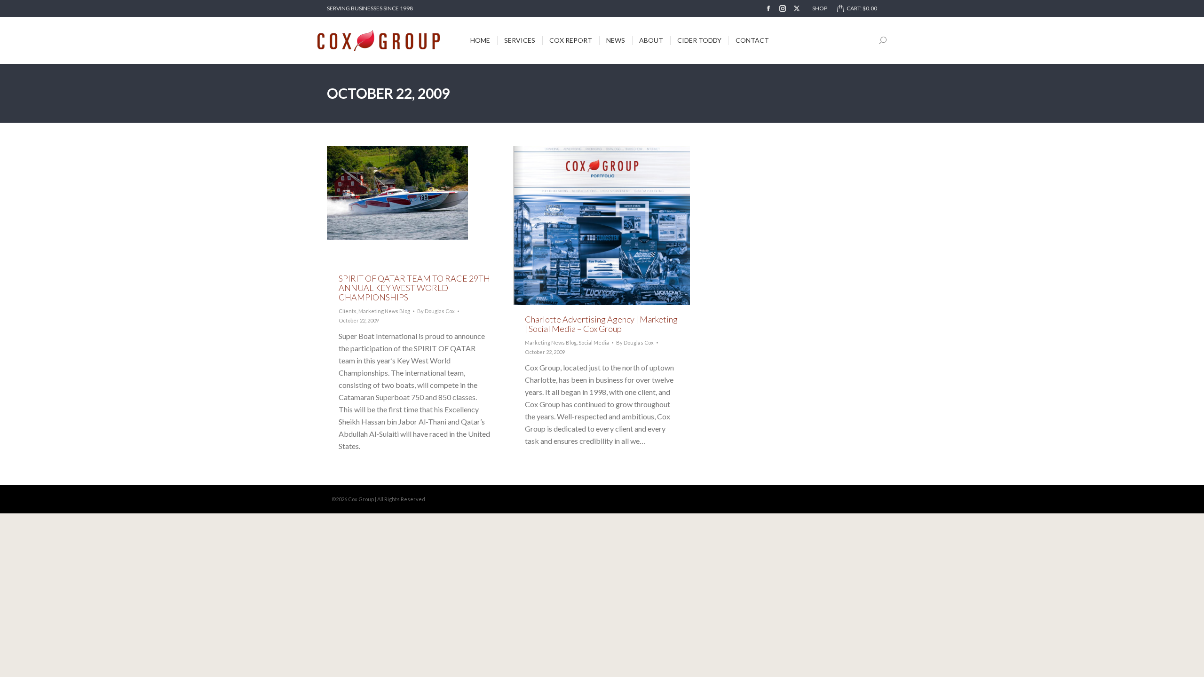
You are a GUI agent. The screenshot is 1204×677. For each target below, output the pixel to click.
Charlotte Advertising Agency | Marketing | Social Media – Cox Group (601, 324)
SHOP (819, 8)
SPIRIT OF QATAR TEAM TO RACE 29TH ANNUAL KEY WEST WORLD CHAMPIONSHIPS (414, 287)
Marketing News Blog (384, 311)
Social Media (593, 342)
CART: (862, 8)
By (436, 311)
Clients (347, 311)
